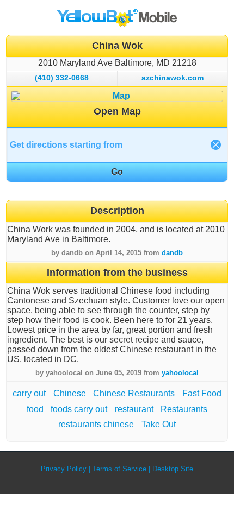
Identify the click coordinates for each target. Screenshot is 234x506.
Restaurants (184, 409)
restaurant (134, 409)
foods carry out (79, 409)
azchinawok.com (172, 77)
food (35, 409)
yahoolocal (180, 373)
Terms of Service (119, 469)
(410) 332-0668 (62, 77)
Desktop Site (172, 469)
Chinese (69, 393)
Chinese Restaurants (134, 393)
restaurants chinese (96, 424)
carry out (29, 393)
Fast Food (201, 393)
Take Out (158, 424)
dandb (172, 253)
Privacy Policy (64, 469)
